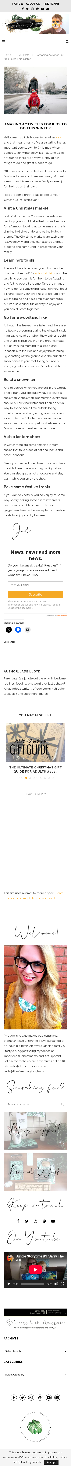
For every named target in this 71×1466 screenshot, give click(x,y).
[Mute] (56, 1284)
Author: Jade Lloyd (22, 671)
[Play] (9, 1284)
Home (16, 3)
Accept (51, 1462)
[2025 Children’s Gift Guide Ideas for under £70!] (35, 742)
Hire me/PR (51, 3)
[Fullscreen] (62, 1284)
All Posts (24, 55)
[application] (35, 1269)
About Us (33, 3)
